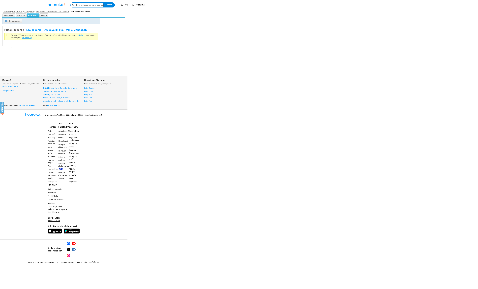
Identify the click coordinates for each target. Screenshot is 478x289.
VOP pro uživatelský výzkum (62, 175)
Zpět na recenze (14, 21)
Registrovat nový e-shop (74, 139)
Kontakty (51, 137)
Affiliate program (72, 170)
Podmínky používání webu (91, 262)
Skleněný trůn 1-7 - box (51, 95)
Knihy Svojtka (89, 88)
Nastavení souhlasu (62, 152)
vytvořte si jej (27, 38)
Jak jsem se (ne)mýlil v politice (54, 91)
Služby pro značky (73, 158)
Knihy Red (88, 98)
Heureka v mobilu (62, 136)
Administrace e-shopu (74, 132)
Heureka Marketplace (74, 151)
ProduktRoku (53, 196)
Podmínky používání (51, 142)
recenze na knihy (53, 105)
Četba (27, 11)
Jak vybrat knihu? (8, 91)
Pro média (52, 156)
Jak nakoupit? (63, 131)
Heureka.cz (7, 11)
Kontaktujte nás (54, 212)
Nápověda (73, 181)
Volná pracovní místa (51, 150)
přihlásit (81, 35)
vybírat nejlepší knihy (10, 86)
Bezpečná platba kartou (63, 165)
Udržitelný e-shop (55, 206)
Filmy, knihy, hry (17, 11)
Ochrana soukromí (61, 158)
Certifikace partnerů (55, 199)
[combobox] (87, 4)
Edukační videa (72, 177)
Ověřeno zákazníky (55, 189)
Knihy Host (88, 95)
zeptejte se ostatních (27, 105)
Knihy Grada (88, 91)
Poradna (44, 15)
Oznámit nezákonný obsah (52, 175)
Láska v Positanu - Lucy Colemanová (56, 98)
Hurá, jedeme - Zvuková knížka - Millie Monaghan (52, 11)
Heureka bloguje (51, 161)
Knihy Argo (88, 101)
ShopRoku (52, 192)
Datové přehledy (72, 164)
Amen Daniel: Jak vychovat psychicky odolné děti (61, 101)
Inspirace (51, 203)
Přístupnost (52, 181)
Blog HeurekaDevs (53, 167)
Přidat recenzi (33, 15)
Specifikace (21, 15)
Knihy (32, 11)
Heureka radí (63, 141)
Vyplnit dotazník (54, 220)
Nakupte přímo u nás (62, 146)
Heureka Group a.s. (52, 262)
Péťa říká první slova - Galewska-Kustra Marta (60, 88)
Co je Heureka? (51, 132)
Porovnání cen (9, 15)
